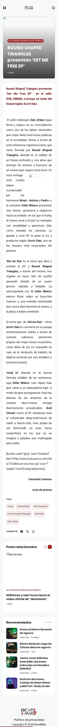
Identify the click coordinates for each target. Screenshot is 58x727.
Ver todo (48, 622)
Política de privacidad (29, 720)
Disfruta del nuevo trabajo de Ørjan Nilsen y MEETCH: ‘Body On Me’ (35, 682)
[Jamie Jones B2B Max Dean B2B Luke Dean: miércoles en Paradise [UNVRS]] (11, 662)
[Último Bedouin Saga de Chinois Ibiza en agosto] (11, 647)
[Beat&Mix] (29, 8)
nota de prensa (40, 506)
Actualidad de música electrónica (25, 40)
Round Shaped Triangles (19, 514)
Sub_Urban (12, 521)
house (10, 506)
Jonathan (24, 637)
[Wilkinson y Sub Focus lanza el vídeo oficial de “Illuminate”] (29, 569)
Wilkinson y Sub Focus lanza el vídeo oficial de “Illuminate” (28, 597)
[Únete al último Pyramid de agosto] (11, 633)
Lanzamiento (23, 506)
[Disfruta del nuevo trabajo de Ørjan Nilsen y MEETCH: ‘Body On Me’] (11, 683)
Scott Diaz (39, 514)
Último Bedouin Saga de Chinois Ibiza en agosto (36, 645)
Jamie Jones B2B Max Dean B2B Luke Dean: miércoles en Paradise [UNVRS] (34, 663)
